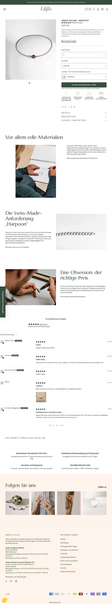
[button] (66, 23)
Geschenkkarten (66, 564)
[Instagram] (11, 581)
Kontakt (63, 568)
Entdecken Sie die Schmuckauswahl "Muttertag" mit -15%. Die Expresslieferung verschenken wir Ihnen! (56, 2)
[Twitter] (71, 107)
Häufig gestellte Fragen (68, 546)
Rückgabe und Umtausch (69, 550)
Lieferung (63, 553)
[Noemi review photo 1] (41, 397)
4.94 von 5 (43, 324)
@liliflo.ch (102, 487)
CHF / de (88, 9)
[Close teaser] (6, 286)
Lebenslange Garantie (68, 557)
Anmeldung (64, 543)
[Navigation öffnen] (4, 9)
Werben (63, 539)
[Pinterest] (74, 107)
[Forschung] (94, 9)
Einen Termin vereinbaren (69, 561)
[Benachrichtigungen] (98, 9)
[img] (40, 342)
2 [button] (53, 425)
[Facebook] (68, 107)
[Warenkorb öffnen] (102, 9)
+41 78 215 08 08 (19, 577)
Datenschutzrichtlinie (67, 571)
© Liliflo (7, 594)
